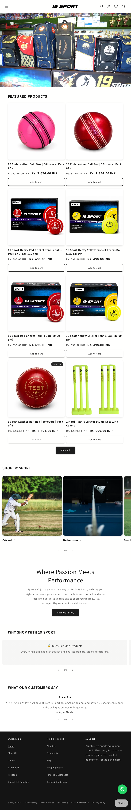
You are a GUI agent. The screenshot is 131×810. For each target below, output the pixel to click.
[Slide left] (58, 550)
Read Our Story (65, 612)
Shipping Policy (55, 767)
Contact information (80, 803)
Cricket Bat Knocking (18, 781)
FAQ (49, 760)
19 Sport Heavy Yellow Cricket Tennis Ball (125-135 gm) (94, 251)
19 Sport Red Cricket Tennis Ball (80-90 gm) (34, 337)
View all (65, 450)
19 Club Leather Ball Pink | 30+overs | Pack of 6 (36, 166)
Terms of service (47, 803)
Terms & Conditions (57, 781)
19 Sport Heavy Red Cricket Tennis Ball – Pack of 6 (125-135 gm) (35, 251)
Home (11, 746)
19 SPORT (18, 803)
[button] (6, 6)
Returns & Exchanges (57, 774)
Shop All (12, 753)
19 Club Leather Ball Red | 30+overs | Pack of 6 (94, 166)
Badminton (70, 540)
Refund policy (62, 803)
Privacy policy (31, 803)
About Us (51, 746)
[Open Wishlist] (115, 6)
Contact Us (52, 753)
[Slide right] (72, 550)
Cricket (7, 540)
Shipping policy (98, 803)
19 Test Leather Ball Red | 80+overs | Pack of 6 (35, 423)
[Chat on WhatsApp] (122, 789)
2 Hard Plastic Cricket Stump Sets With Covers (92, 423)
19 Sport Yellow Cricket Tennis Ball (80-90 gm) (94, 337)
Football (12, 774)
